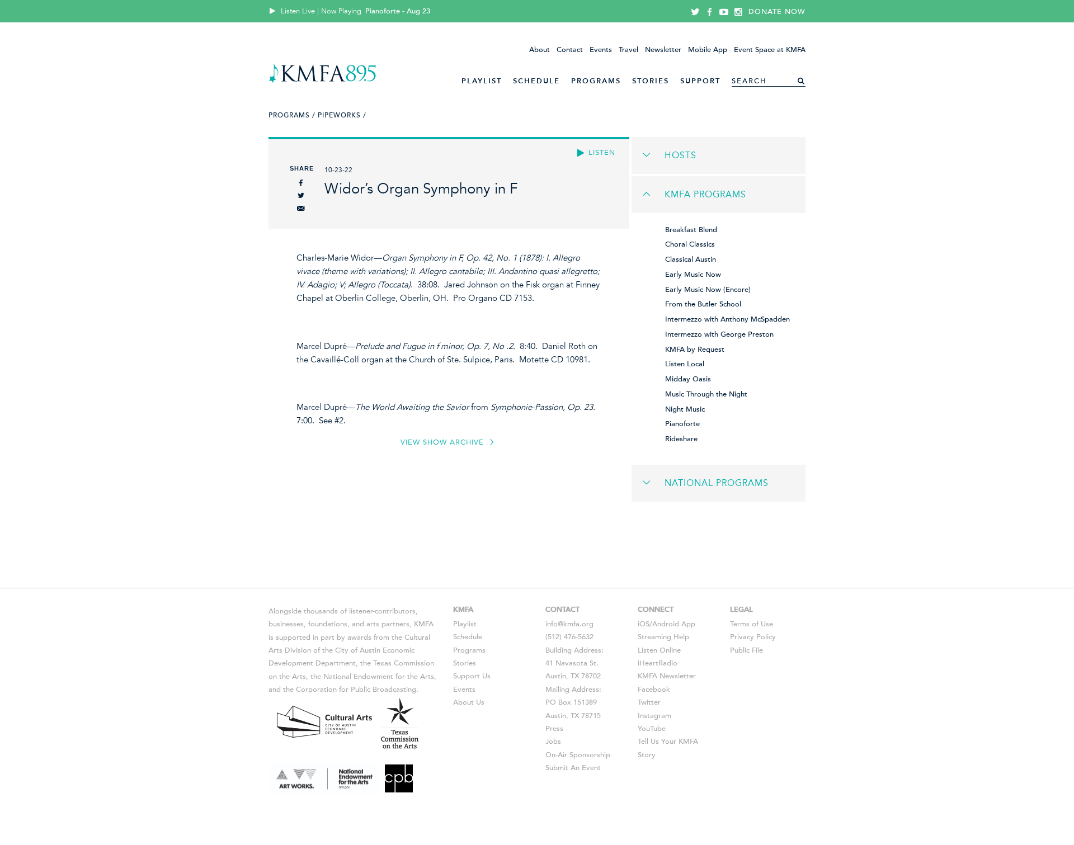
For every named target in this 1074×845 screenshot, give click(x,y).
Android (665, 624)
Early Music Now (693, 274)
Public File (746, 650)
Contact (570, 49)
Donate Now (776, 11)
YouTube (652, 728)
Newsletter (663, 49)
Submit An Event (573, 767)
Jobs (553, 741)
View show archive (444, 442)
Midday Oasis (688, 379)
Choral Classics (690, 244)
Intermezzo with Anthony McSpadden (727, 319)
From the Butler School (703, 304)
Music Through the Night (706, 394)
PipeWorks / (342, 115)
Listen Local (684, 364)
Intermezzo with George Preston (719, 334)
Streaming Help (663, 636)
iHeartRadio (657, 663)
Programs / (291, 115)
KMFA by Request (694, 349)
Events (601, 49)
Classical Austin (690, 259)
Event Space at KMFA (769, 49)
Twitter (649, 702)
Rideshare (681, 439)
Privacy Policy (753, 636)
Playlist (481, 81)
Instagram (654, 715)
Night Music (685, 409)
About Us (468, 702)
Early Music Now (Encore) (708, 289)
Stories (650, 81)
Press (554, 728)
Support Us (472, 676)
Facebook (654, 689)
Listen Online (659, 650)
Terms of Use (751, 624)
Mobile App (707, 49)
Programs (596, 81)
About (539, 49)
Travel (628, 49)
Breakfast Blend (691, 229)
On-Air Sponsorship (577, 754)
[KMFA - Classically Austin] (322, 81)
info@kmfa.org (569, 624)
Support (700, 81)
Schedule (536, 81)
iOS (643, 624)
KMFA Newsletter (667, 676)
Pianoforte (682, 423)
